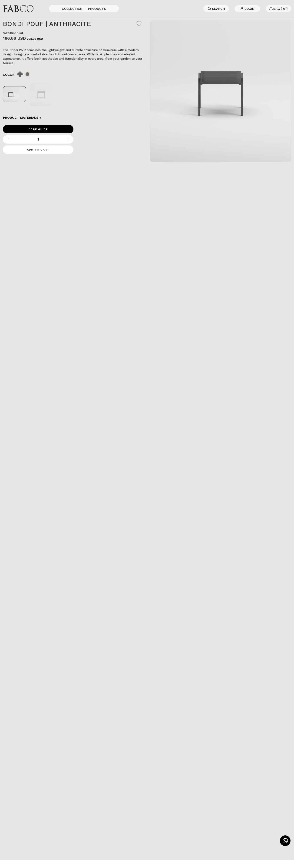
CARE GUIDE (38, 129)
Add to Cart (38, 149)
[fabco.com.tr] (18, 8)
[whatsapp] (285, 840)
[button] (73, 117)
